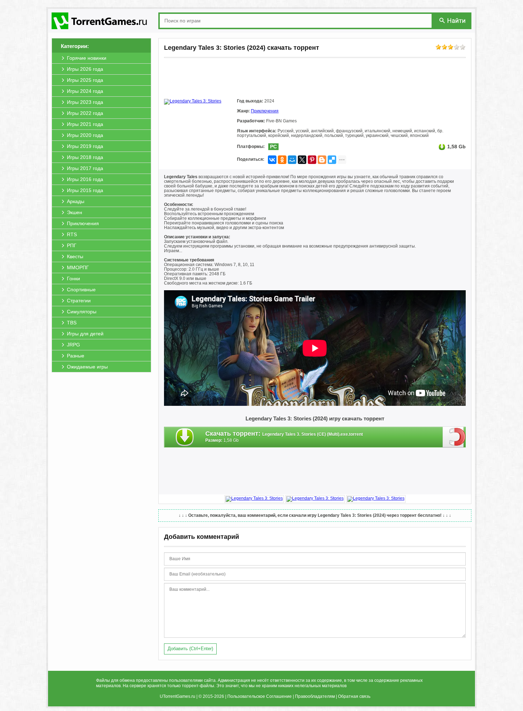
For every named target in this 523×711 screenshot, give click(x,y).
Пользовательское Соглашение (259, 696)
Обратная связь (354, 696)
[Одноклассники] (282, 159)
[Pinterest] (312, 159)
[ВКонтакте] (272, 159)
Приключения (265, 110)
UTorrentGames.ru (177, 696)
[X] (302, 159)
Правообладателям (315, 696)
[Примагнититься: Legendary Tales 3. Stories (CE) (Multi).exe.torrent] (454, 436)
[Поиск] (453, 20)
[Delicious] (332, 159)
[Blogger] (322, 159)
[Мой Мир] (292, 159)
